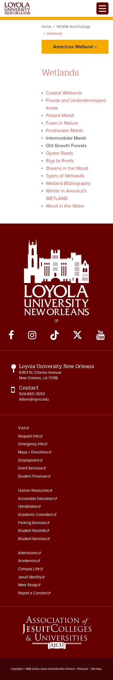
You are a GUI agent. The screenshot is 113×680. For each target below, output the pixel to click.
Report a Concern (32, 593)
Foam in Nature (62, 123)
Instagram (32, 335)
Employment (28, 460)
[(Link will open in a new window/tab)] (56, 632)
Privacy (81, 669)
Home (47, 26)
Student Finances (32, 476)
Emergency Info (31, 444)
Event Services (30, 468)
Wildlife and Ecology (73, 26)
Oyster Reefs (59, 153)
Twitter (77, 335)
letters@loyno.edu (34, 399)
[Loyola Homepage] (56, 280)
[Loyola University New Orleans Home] (17, 8)
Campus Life (28, 569)
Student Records (32, 530)
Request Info (28, 436)
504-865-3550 (32, 394)
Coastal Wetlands (64, 93)
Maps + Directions (33, 452)
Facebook (11, 335)
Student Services (32, 538)
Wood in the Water (65, 206)
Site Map (96, 669)
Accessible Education (36, 498)
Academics (27, 560)
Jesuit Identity (29, 577)
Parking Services (32, 522)
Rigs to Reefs (60, 161)
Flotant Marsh (60, 116)
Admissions (28, 553)
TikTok (54, 335)
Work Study (27, 585)
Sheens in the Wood (67, 168)
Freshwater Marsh (64, 131)
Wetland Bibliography (68, 183)
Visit (22, 428)
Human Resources (33, 490)
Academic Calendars (35, 514)
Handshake (27, 506)
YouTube (100, 335)
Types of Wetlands (65, 176)
